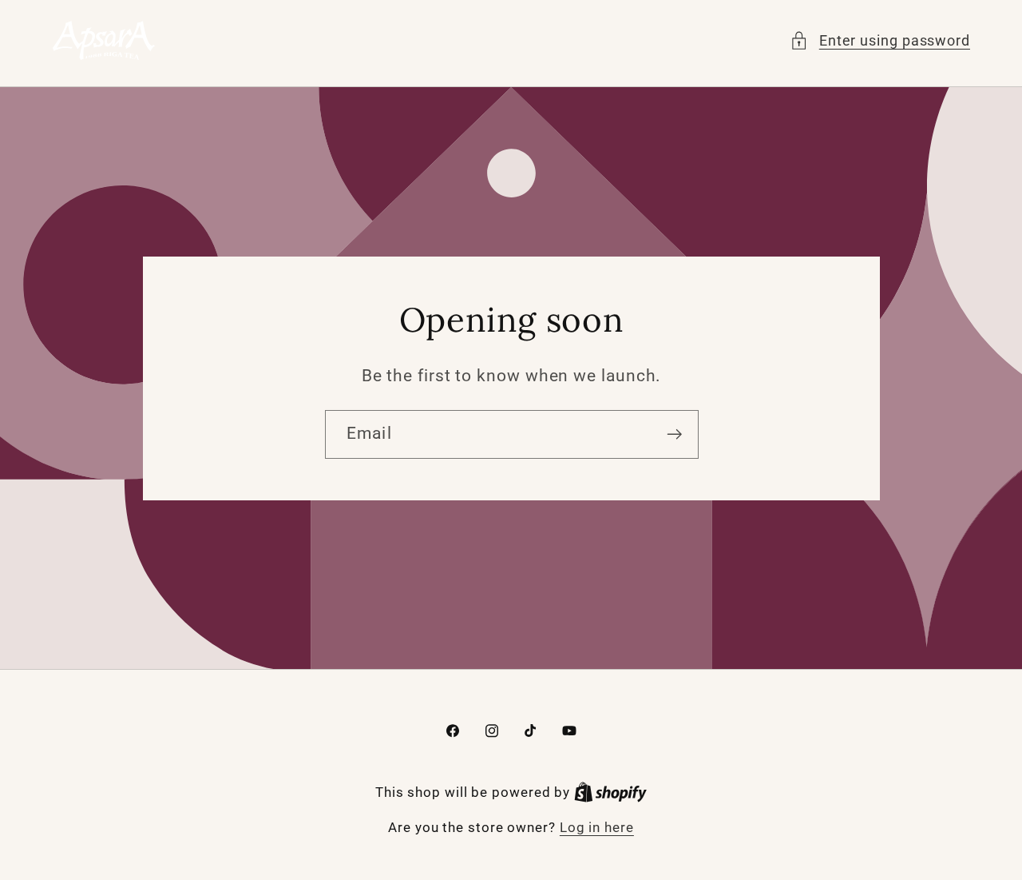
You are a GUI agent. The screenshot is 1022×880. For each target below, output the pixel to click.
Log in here (597, 827)
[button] (880, 40)
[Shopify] (610, 792)
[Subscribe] (674, 434)
